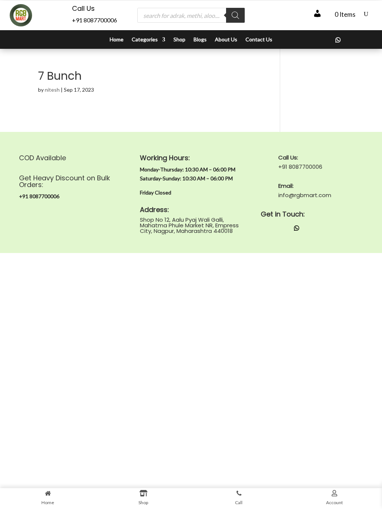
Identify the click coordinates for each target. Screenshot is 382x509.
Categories (145, 39)
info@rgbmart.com (304, 195)
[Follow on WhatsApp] (338, 40)
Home (116, 39)
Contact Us (258, 39)
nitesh (52, 89)
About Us (226, 39)
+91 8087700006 (94, 19)
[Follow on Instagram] (308, 40)
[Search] (235, 15)
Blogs (200, 39)
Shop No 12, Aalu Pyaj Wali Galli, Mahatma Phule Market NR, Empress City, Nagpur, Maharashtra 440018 (189, 225)
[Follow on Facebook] (323, 40)
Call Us (83, 8)
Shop (179, 39)
